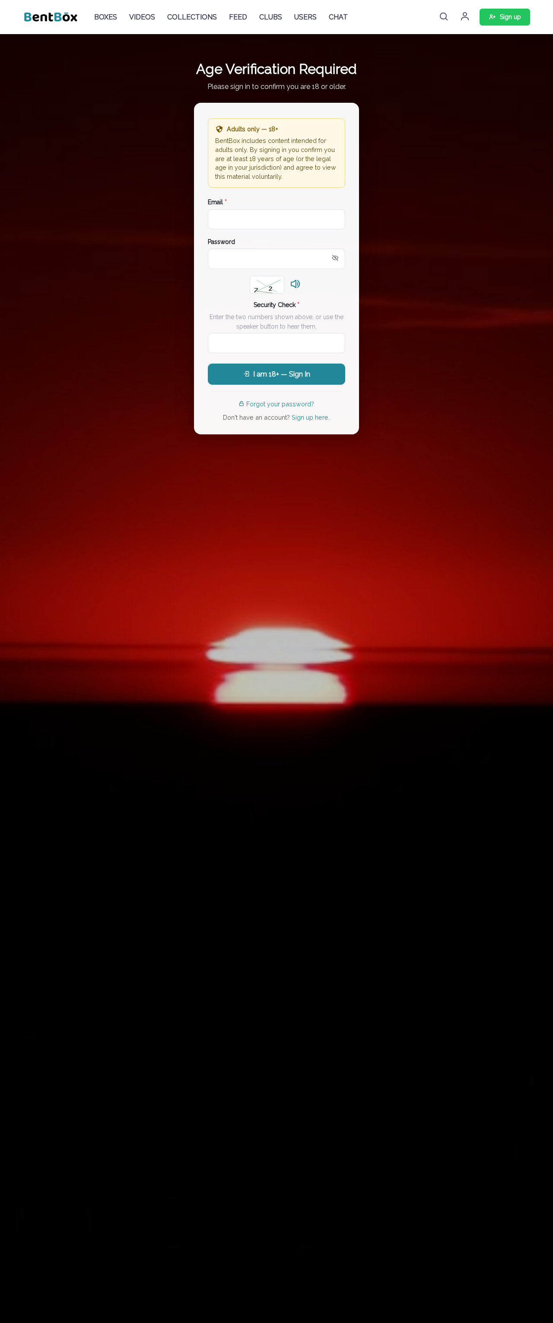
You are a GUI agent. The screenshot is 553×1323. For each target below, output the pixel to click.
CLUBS (270, 17)
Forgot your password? (280, 404)
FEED (238, 17)
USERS (305, 17)
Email (217, 202)
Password (221, 241)
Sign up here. (311, 417)
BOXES (105, 17)
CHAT (338, 17)
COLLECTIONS (192, 17)
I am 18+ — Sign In (281, 374)
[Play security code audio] (295, 284)
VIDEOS (142, 17)
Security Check (276, 304)
